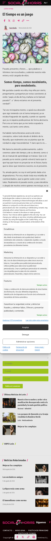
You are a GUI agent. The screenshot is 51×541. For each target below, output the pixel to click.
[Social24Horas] (25, 2)
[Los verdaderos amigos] (41, 480)
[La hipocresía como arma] (41, 491)
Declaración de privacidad (21, 348)
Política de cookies (6, 348)
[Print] (33, 537)
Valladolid (28, 409)
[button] (47, 191)
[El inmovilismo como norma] (41, 503)
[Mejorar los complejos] (9, 430)
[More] (28, 20)
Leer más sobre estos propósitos (37, 320)
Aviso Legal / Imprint (39, 348)
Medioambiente (27, 420)
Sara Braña (13, 28)
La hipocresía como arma (13, 488)
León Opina (21, 430)
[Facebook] (49, 522)
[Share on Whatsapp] (14, 20)
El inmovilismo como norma (14, 500)
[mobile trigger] (5, 2)
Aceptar (25, 327)
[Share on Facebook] (4, 20)
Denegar (25, 334)
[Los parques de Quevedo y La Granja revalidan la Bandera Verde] (9, 418)
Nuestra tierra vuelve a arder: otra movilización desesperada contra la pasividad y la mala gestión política (33, 402)
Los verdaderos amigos (13, 477)
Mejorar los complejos (27, 426)
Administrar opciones (25, 341)
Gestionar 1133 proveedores (12, 320)
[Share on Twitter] (9, 20)
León (19, 420)
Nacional (20, 409)
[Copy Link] (23, 20)
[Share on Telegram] (18, 20)
